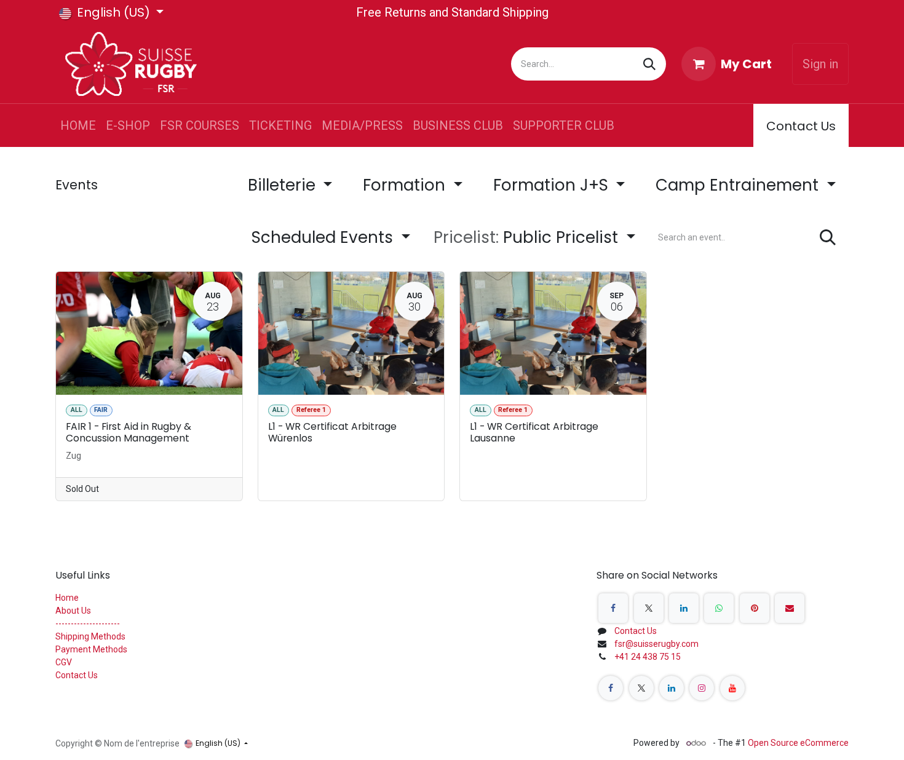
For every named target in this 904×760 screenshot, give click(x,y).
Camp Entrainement (739, 185)
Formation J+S (553, 185)
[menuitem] (78, 125)
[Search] (649, 64)
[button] (534, 237)
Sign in (820, 64)
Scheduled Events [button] (324, 237)
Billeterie (284, 185)
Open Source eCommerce (798, 743)
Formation (406, 185)
